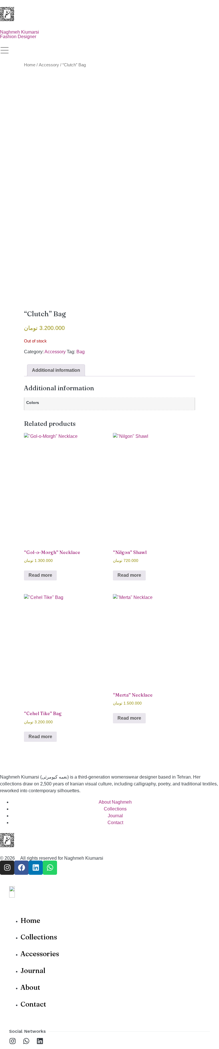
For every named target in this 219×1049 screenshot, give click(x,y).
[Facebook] (21, 868)
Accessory (49, 65)
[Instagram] (7, 868)
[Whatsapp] (50, 868)
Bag (80, 351)
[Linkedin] (36, 868)
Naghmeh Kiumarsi (83, 858)
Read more (40, 575)
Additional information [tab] (56, 370)
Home (29, 65)
